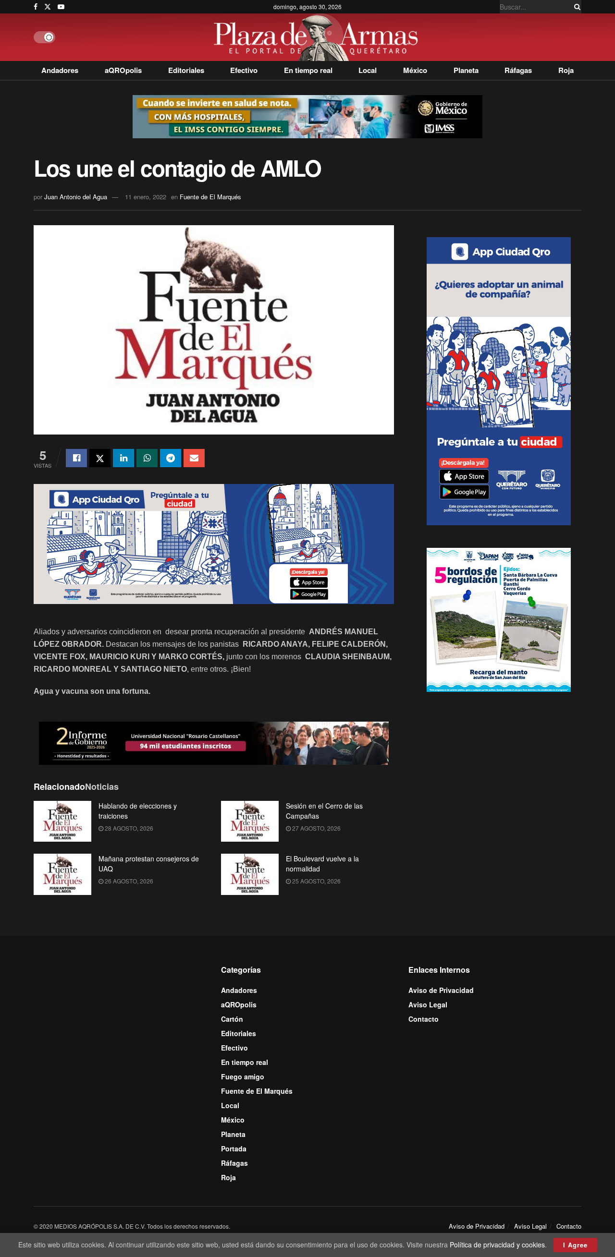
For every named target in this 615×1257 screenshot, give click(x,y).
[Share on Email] (194, 458)
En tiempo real (308, 70)
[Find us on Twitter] (47, 6)
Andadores (59, 70)
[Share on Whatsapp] (147, 458)
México (415, 70)
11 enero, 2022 (145, 196)
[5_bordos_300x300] (499, 619)
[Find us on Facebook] (35, 6)
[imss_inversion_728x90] (307, 116)
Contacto (423, 1019)
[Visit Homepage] (318, 37)
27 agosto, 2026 (316, 828)
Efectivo (244, 70)
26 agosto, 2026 (128, 881)
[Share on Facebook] (76, 458)
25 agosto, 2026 (316, 881)
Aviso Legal (427, 1004)
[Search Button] (575, 6)
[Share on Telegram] (170, 458)
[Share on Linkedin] (123, 458)
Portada (233, 1148)
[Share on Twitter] (100, 458)
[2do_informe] (214, 742)
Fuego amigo (242, 1076)
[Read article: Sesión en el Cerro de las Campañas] (250, 821)
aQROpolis (123, 70)
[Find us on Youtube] (61, 6)
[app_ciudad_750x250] (214, 542)
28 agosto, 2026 (128, 828)
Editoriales (186, 70)
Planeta (466, 70)
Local (367, 70)
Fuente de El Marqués (210, 196)
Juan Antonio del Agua (75, 196)
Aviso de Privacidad (441, 990)
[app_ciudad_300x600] (499, 380)
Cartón (232, 1019)
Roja (566, 70)
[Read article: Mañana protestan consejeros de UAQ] (62, 874)
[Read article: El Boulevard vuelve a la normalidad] (250, 874)
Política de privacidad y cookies (497, 1244)
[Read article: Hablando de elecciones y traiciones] (62, 821)
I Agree (575, 1244)
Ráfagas (518, 70)
